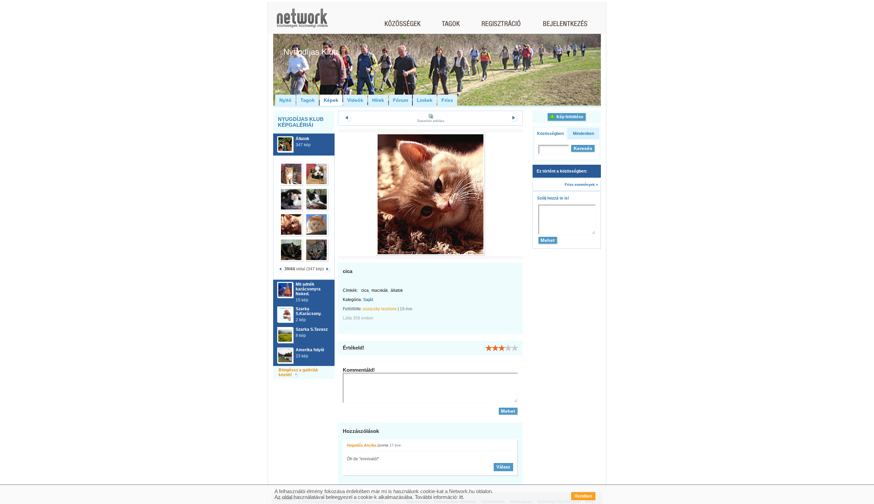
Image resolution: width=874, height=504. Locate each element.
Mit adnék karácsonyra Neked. (308, 289)
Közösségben (550, 133)
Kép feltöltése (569, 116)
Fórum (400, 100)
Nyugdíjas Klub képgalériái (301, 122)
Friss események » (581, 184)
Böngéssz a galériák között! (298, 372)
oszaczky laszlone (380, 309)
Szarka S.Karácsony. (309, 311)
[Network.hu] (302, 21)
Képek (331, 100)
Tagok (307, 100)
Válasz (503, 466)
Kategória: (352, 299)
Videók (355, 100)
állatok (397, 290)
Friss (447, 100)
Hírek (378, 100)
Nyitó (285, 100)
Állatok (302, 138)
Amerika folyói (310, 350)
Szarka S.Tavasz (312, 329)
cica (365, 290)
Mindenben (583, 133)
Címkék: (350, 290)
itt (461, 497)
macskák (379, 290)
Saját (368, 299)
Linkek (425, 100)
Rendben (583, 496)
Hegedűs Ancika (361, 445)
